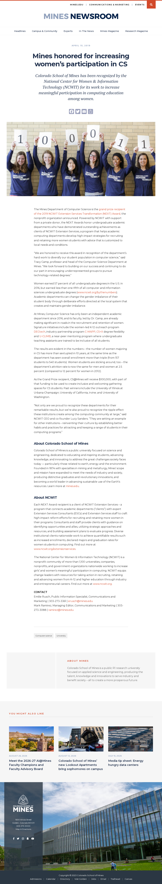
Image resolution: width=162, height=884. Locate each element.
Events (140, 4)
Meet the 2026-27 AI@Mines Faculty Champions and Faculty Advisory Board (30, 765)
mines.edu (76, 4)
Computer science (43, 635)
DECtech (39, 331)
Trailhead (115, 879)
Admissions (35, 879)
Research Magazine (136, 31)
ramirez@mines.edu (61, 609)
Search (151, 5)
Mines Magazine (109, 31)
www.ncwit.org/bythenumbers (96, 292)
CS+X (100, 331)
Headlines (20, 31)
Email (103, 879)
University (61, 635)
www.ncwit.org (102, 583)
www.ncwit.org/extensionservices (54, 548)
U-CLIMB (45, 336)
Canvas (128, 879)
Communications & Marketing (109, 4)
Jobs (93, 879)
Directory (65, 879)
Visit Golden (81, 879)
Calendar (51, 879)
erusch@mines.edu (80, 601)
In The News (86, 31)
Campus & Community (44, 31)
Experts (68, 31)
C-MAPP (90, 331)
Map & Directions (23, 829)
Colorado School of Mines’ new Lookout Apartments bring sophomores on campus (81, 765)
